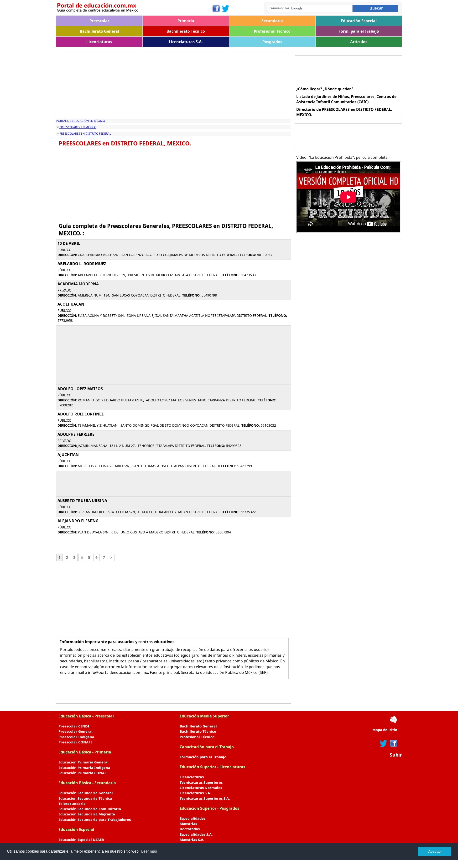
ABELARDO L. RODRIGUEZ (81, 263)
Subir (396, 755)
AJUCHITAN (68, 454)
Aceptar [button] (434, 851)
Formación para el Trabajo (203, 756)
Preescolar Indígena (76, 736)
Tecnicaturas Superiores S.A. (205, 798)
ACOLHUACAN (70, 304)
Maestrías (188, 823)
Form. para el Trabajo (358, 31)
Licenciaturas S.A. (186, 41)
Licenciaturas (99, 41)
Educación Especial (359, 20)
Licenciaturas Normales (201, 787)
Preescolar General (75, 731)
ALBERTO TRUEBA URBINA (82, 500)
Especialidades (192, 818)
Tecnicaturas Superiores (201, 782)
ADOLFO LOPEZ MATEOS (80, 388)
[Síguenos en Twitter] (225, 8)
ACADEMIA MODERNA (78, 284)
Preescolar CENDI (73, 726)
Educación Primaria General (83, 762)
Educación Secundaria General (85, 792)
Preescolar (99, 20)
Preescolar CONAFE (75, 742)
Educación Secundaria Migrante (86, 814)
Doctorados (190, 828)
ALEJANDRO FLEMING (78, 520)
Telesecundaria (72, 803)
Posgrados (272, 41)
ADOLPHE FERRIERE (75, 434)
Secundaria (272, 20)
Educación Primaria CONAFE (83, 772)
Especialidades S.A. (196, 834)
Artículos (358, 41)
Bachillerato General (99, 31)
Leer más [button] (149, 851)
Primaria (185, 20)
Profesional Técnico (272, 31)
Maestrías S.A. (192, 839)
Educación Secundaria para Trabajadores (94, 819)
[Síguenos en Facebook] (216, 8)
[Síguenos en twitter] (383, 743)
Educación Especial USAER (81, 839)
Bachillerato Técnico (186, 31)
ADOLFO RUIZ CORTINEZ (80, 414)
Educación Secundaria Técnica (85, 798)
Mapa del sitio (384, 729)
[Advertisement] (173, 85)
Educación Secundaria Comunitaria (89, 808)
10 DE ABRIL (68, 243)
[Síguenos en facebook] (393, 743)
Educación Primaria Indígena (84, 767)
